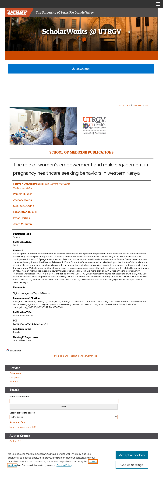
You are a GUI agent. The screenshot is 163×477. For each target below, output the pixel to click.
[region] (81, 459)
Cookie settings (131, 465)
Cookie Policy (64, 465)
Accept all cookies (132, 455)
